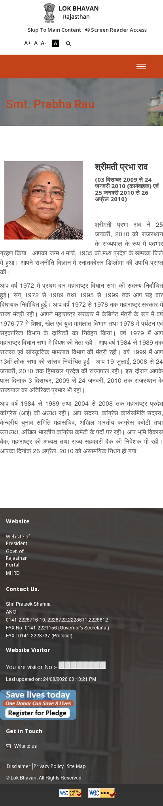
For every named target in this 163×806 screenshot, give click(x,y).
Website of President (18, 540)
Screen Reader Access (118, 29)
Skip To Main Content (54, 29)
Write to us (25, 745)
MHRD (13, 573)
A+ (27, 43)
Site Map (76, 766)
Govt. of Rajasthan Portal (17, 558)
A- (44, 43)
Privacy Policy (49, 766)
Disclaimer (19, 766)
